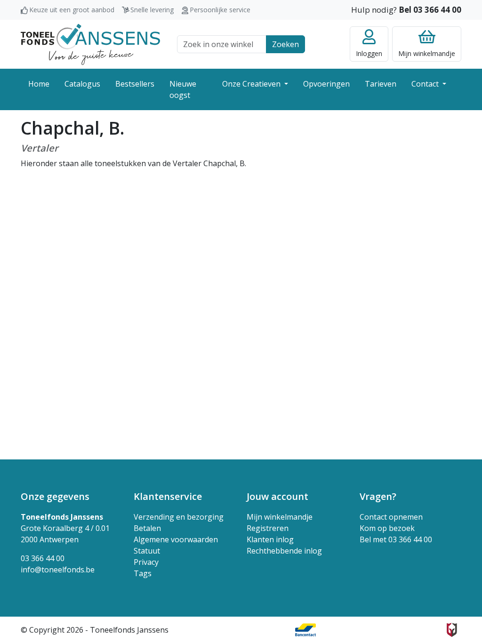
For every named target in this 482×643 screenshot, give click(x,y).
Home (38, 84)
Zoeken (285, 44)
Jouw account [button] (277, 496)
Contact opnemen (391, 517)
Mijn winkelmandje (280, 517)
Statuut (147, 551)
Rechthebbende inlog (284, 551)
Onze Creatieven (252, 84)
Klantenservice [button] (168, 496)
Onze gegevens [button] (55, 496)
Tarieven (380, 84)
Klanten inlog (270, 539)
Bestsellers (134, 84)
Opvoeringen (326, 84)
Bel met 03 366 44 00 (396, 539)
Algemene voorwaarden (176, 539)
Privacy (146, 562)
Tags (143, 573)
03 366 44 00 (42, 558)
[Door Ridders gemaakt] (451, 630)
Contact (426, 84)
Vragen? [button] (378, 496)
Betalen (147, 528)
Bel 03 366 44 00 (430, 9)
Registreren (268, 528)
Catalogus (82, 84)
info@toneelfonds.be (58, 569)
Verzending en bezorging (179, 517)
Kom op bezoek (387, 528)
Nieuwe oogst (182, 89)
